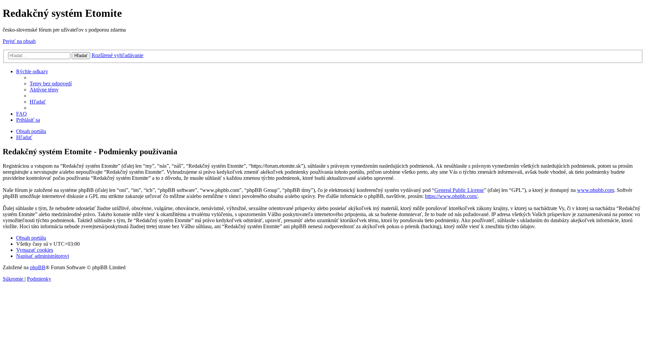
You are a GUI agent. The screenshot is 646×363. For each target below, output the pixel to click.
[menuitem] (51, 83)
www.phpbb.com (595, 190)
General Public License (459, 190)
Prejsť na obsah (19, 41)
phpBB (37, 267)
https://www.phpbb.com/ (451, 196)
